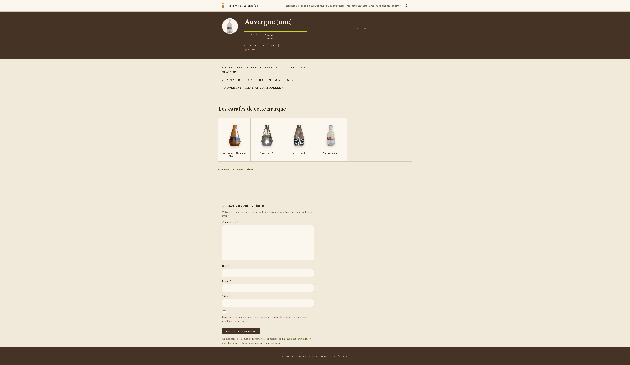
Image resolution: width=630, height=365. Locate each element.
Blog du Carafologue (312, 6)
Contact (396, 6)
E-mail (226, 281)
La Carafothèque (335, 6)
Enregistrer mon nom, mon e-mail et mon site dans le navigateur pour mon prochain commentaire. (264, 319)
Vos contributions (357, 6)
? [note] (277, 45)
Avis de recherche (379, 6)
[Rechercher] (406, 6)
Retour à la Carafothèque (237, 169)
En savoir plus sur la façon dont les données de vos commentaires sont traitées (266, 341)
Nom (225, 266)
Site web (226, 296)
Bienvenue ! (292, 6)
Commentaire (230, 222)
